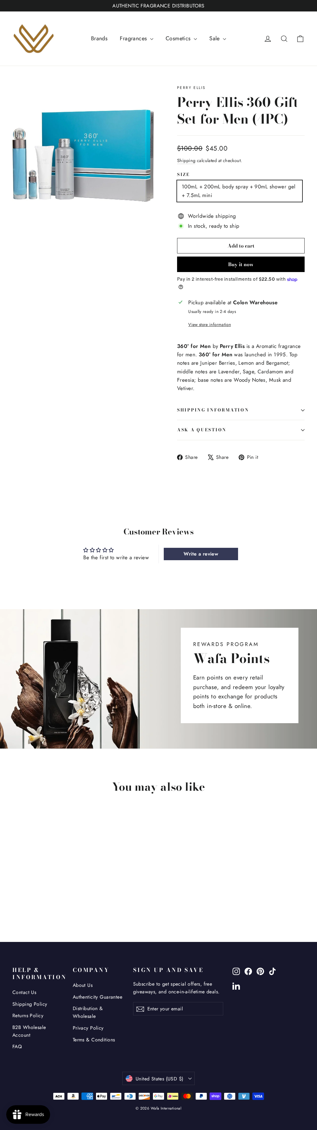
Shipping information (213, 410)
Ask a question (202, 430)
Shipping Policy (29, 1004)
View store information (209, 324)
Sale (215, 38)
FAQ (17, 1046)
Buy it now (241, 264)
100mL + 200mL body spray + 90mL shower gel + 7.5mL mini (239, 191)
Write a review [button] (201, 553)
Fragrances (134, 38)
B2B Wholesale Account (29, 1031)
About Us (83, 985)
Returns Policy (27, 1015)
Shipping (186, 160)
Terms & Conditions (94, 1039)
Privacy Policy (88, 1027)
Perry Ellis (191, 87)
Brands (99, 38)
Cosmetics (179, 38)
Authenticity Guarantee (97, 996)
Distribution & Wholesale (88, 1012)
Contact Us (24, 992)
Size (183, 175)
